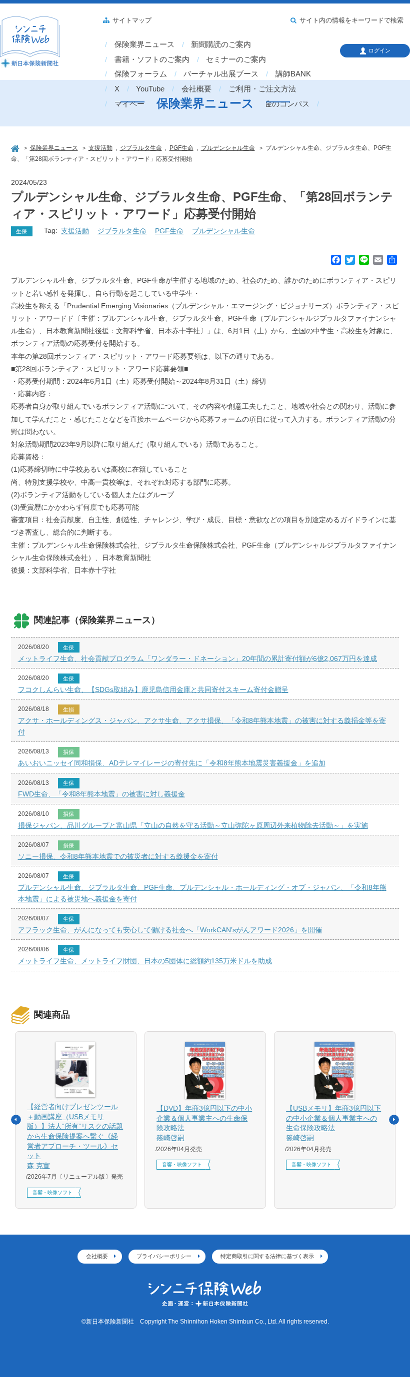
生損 (68, 709)
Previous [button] (16, 1120)
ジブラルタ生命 (122, 231)
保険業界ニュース (144, 44)
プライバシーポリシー (164, 1256)
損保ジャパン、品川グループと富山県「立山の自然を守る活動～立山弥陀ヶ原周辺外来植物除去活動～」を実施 (193, 825)
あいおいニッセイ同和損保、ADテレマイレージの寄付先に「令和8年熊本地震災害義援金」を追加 (172, 763)
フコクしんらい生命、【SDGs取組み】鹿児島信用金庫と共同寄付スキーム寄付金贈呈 (153, 689)
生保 (21, 231)
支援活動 (75, 231)
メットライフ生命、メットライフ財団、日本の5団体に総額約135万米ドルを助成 (145, 961)
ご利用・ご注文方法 (262, 89)
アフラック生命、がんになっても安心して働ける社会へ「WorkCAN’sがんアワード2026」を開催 (170, 930)
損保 (68, 752)
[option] (75, 1119)
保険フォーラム (140, 74)
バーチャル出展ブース (221, 74)
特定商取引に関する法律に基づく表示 (267, 1256)
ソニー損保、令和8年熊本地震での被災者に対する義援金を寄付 (118, 856)
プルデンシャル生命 (223, 231)
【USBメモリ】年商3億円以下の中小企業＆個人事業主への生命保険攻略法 (333, 1123)
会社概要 (197, 89)
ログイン (379, 50)
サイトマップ (132, 20)
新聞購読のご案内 (221, 44)
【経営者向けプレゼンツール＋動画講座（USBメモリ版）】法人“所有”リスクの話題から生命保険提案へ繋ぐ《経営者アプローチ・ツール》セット (75, 1136)
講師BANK (293, 74)
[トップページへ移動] (16, 147)
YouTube (150, 89)
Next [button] (394, 1120)
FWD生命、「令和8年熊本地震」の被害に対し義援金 (101, 794)
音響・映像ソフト (52, 1192)
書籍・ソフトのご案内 (152, 59)
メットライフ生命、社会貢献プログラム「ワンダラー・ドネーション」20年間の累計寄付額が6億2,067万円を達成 (197, 659)
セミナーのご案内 (236, 59)
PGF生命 (169, 231)
